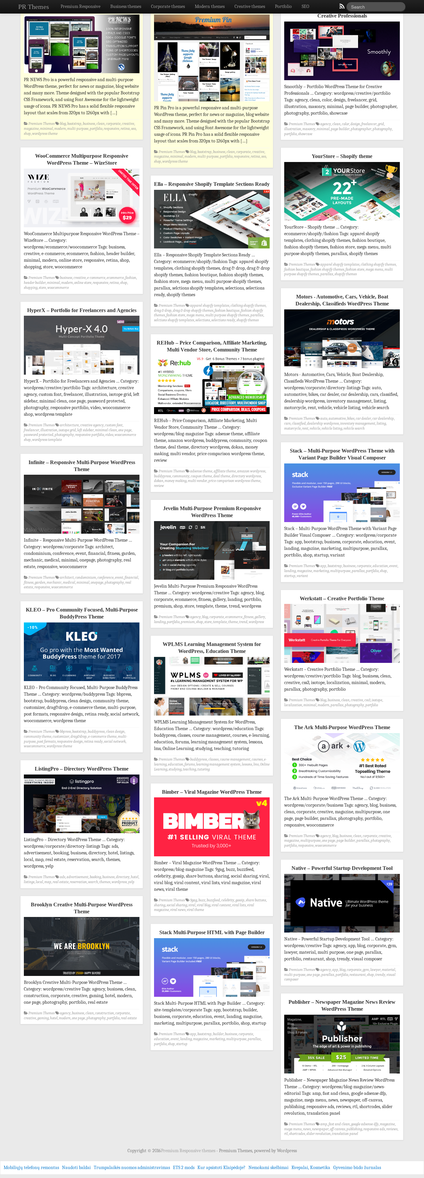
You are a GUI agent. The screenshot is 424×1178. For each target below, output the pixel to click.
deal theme (221, 476)
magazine (31, 129)
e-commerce (96, 278)
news (307, 1129)
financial (131, 577)
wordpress (256, 622)
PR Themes (33, 6)
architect (67, 577)
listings (29, 882)
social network (115, 741)
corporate (113, 124)
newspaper (320, 1129)
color (345, 124)
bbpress (65, 731)
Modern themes (210, 6)
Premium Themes (41, 124)
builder (218, 1034)
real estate (61, 882)
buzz (201, 900)
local (39, 882)
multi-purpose (77, 129)
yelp (131, 882)
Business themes (125, 6)
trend (243, 622)
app (323, 566)
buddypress (162, 476)
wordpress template (47, 440)
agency (325, 124)
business (89, 124)
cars (287, 423)
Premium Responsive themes (188, 1150)
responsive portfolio (89, 435)
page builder (340, 129)
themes (104, 882)
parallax (326, 274)
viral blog (203, 905)
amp (323, 1124)
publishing (354, 1129)
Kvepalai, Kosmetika (311, 1167)
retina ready (93, 741)
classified (299, 423)
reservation (78, 882)
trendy (380, 975)
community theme (37, 736)
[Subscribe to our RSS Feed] (341, 8)
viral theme (195, 910)
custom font (114, 425)
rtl (286, 1134)
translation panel (345, 1134)
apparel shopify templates (339, 264)
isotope (377, 700)
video (109, 435)
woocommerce (58, 288)
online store (82, 283)
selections (202, 320)
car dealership (383, 418)
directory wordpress (246, 476)
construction (104, 1013)
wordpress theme (45, 134)
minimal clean (106, 430)
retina (125, 129)
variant (302, 576)
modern (60, 129)
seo (133, 129)
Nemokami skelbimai (268, 1167)
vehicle (315, 428)
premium (188, 622)
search (93, 882)
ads (62, 877)
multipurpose (340, 571)
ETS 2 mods (183, 1167)
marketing (321, 571)
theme (233, 622)
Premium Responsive (80, 6)
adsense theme (201, 471)
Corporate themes (168, 6)
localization (293, 705)
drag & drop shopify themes (193, 310)
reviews (392, 1129)
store (42, 288)
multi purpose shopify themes (227, 315)
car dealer (363, 418)
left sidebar (85, 430)
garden (40, 582)
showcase (305, 134)
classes (213, 759)
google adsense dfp (365, 1124)
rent (305, 428)
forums (190, 764)
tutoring (203, 769)
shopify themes (346, 274)
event (393, 566)
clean (100, 124)
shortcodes (297, 1134)
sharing (159, 905)
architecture (69, 425)
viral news (178, 910)
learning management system (218, 764)
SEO (305, 6)
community (180, 476)
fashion (130, 278)
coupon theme (201, 476)
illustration (292, 129)
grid (381, 124)
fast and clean (339, 1124)
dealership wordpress (323, 423)
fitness (28, 582)
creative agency (92, 425)
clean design (115, 731)
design (355, 124)
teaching (189, 769)
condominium (85, 577)
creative (128, 124)
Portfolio (283, 6)
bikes (350, 418)
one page (125, 430)
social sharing (177, 905)
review (159, 486)
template (220, 622)
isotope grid (67, 430)
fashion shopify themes (327, 269)
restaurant (357, 975)
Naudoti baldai (76, 1167)
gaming (43, 1018)
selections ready (223, 320)
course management (235, 759)
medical (69, 582)
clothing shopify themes (378, 264)
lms (256, 764)
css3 (367, 700)
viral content (221, 905)
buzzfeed (213, 900)
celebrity (227, 900)
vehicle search (354, 428)
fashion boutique (296, 269)
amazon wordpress (251, 471)
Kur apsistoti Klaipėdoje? (221, 1167)
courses (257, 759)
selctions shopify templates (174, 320)
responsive (111, 129)
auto (323, 418)
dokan (158, 481)
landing (290, 571)
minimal (46, 129)
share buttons (256, 900)
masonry (308, 129)
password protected (38, 435)
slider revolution (318, 1134)
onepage (97, 582)
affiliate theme (225, 471)
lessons (247, 764)
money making (175, 481)
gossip (240, 900)
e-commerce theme (102, 736)
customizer (61, 736)
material (388, 970)
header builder (35, 283)
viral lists (239, 905)
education (380, 566)
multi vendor (197, 481)
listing (381, 423)
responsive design (70, 741)
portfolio (96, 129)
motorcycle (292, 428)
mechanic (54, 582)
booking (95, 877)
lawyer (375, 970)
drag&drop (79, 736)
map (47, 882)
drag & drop (163, 310)
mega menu (374, 269)
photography (382, 129)
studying (175, 769)
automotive (337, 418)
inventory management (357, 423)
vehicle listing (332, 428)
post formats (46, 741)
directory (123, 877)
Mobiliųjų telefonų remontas (31, 1167)
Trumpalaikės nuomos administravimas (132, 1167)
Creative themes (250, 6)
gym (366, 970)
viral (191, 905)
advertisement (77, 877)
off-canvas (337, 1129)
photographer (361, 129)
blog (63, 124)
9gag (193, 900)
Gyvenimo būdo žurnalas (357, 1167)
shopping (30, 288)
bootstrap (74, 124)
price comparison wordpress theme (234, 481)
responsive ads (374, 1129)
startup (289, 576)
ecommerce (115, 278)
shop (27, 134)
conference (105, 577)
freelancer (369, 124)
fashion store (354, 269)
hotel (134, 877)
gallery (260, 617)
